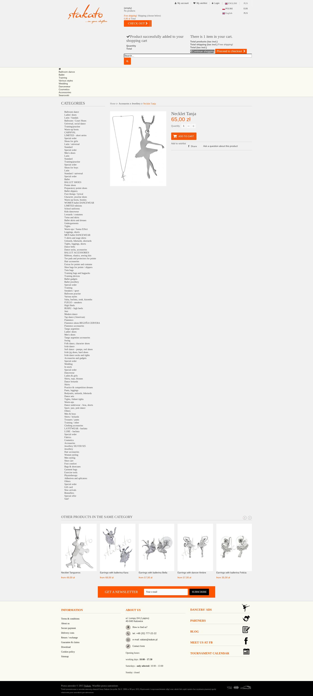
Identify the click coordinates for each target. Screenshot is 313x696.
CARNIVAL (70, 132)
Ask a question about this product (220, 146)
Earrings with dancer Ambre (192, 572)
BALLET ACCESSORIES (76, 252)
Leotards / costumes (73, 214)
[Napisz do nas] (128, 640)
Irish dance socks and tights (77, 355)
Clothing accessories (73, 425)
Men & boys (70, 414)
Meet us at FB (201, 642)
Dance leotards (71, 381)
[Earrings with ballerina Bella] (156, 547)
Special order (70, 138)
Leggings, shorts (72, 232)
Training (68, 288)
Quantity (175, 126)
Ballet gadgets (70, 279)
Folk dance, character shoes (77, 343)
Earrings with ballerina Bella (153, 572)
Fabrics (67, 437)
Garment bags (70, 469)
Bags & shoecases (72, 466)
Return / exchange (69, 637)
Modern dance (70, 314)
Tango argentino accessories (77, 337)
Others (67, 411)
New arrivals (70, 490)
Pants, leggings (71, 390)
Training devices (72, 276)
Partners (198, 620)
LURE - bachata (71, 431)
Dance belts (69, 247)
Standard (68, 147)
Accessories (69, 443)
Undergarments (71, 223)
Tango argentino (71, 329)
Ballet (67, 179)
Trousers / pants (71, 420)
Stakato (87, 686)
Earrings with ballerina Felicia (231, 572)
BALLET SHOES (72, 182)
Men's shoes (69, 153)
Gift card (68, 487)
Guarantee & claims (70, 642)
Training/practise (72, 126)
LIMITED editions (73, 206)
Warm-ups (69, 402)
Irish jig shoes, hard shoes (76, 352)
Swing (67, 340)
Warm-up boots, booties (75, 200)
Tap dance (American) (74, 317)
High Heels (69, 305)
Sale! (66, 499)
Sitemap (65, 656)
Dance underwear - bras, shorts (78, 405)
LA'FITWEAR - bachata (75, 428)
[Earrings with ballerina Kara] (117, 547)
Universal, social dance (75, 123)
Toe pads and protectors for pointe (80, 258)
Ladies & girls (71, 376)
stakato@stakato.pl (148, 639)
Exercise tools (70, 472)
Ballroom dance (71, 112)
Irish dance (69, 346)
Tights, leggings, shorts (75, 244)
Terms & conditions (70, 619)
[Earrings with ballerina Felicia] (234, 547)
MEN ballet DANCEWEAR (77, 235)
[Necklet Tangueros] (79, 547)
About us (65, 623)
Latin (66, 156)
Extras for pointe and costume (78, 264)
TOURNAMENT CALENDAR (209, 653)
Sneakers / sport (71, 291)
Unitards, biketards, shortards (77, 241)
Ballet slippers (70, 191)
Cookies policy (68, 652)
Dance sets (69, 396)
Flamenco (68, 320)
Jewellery (68, 449)
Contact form (138, 646)
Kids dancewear (71, 211)
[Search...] (127, 61)
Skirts (67, 384)
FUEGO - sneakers (73, 302)
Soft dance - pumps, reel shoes (78, 349)
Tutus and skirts (71, 217)
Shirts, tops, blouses (73, 378)
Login (216, 3)
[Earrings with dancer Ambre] (195, 547)
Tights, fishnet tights (73, 399)
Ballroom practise (72, 293)
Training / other (71, 422)
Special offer (70, 496)
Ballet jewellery (71, 282)
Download (66, 647)
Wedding (68, 364)
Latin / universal (72, 144)
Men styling (69, 458)
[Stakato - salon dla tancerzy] (92, 14)
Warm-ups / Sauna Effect (76, 229)
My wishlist (202, 3)
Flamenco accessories (74, 326)
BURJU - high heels (73, 308)
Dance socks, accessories (75, 250)
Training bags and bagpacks (77, 273)
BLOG (194, 631)
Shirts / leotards (71, 417)
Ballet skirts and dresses (75, 220)
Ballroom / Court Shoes (75, 121)
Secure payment (68, 628)
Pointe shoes (70, 185)
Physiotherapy (70, 475)
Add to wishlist (178, 143)
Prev (245, 518)
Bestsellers (69, 493)
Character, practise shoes (75, 197)
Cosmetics (69, 440)
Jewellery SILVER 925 (75, 446)
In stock (68, 367)
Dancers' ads (201, 609)
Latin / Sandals (71, 118)
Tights (67, 226)
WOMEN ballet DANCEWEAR (79, 203)
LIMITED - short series (75, 135)
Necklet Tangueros (70, 572)
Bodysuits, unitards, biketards (78, 393)
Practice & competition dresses (78, 387)
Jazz (66, 311)
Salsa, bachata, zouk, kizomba (78, 299)
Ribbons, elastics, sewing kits (77, 255)
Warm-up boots (71, 129)
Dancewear (69, 373)
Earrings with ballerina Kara (114, 572)
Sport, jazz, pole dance (74, 408)
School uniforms (72, 208)
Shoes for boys (71, 167)
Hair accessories (71, 261)
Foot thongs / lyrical (73, 194)
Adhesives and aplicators (75, 478)
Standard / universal (73, 173)
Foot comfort (70, 463)
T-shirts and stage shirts (75, 238)
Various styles (70, 296)
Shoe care (68, 461)
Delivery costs (67, 633)
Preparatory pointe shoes (75, 188)
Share (193, 146)
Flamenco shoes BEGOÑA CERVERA (82, 323)
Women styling (71, 455)
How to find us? (139, 627)
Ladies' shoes (70, 115)
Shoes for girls (71, 141)
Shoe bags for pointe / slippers (78, 267)
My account (183, 3)
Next (250, 518)
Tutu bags (69, 270)
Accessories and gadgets (75, 358)
